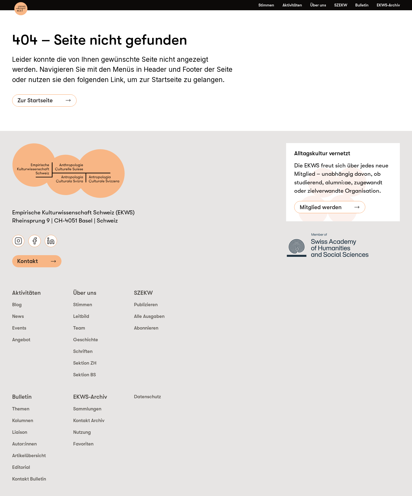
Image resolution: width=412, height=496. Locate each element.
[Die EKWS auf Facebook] (34, 241)
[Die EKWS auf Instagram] (18, 241)
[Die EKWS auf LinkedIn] (51, 241)
